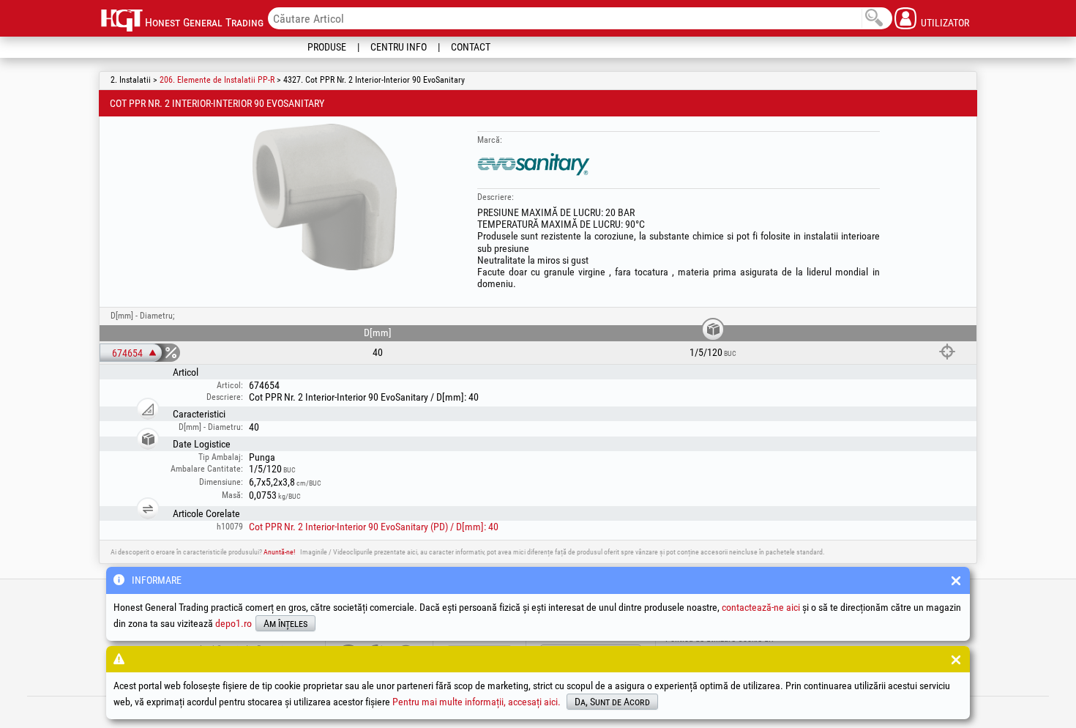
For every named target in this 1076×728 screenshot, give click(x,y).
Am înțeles (285, 623)
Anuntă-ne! (279, 552)
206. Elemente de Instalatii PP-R (217, 80)
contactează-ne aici (761, 607)
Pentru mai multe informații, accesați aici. (476, 701)
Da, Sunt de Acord (612, 701)
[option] (325, 197)
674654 (127, 353)
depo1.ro (233, 623)
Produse (326, 47)
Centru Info (398, 47)
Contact (470, 47)
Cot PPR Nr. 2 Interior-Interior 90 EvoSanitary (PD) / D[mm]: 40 (373, 526)
